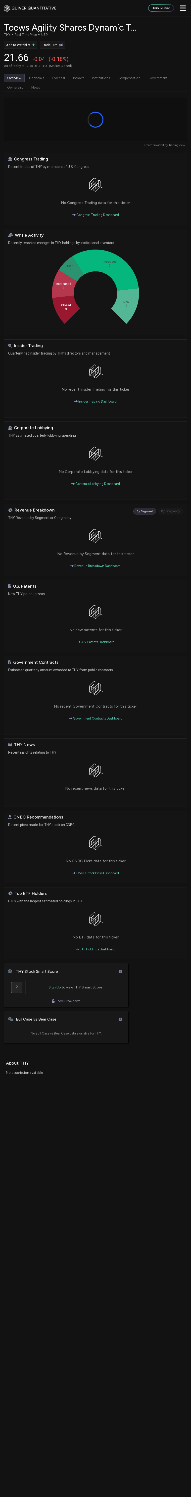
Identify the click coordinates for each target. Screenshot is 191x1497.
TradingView (177, 145)
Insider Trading (28, 346)
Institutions (101, 78)
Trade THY (49, 45)
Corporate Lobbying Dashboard (97, 484)
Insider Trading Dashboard (97, 401)
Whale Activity (29, 235)
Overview (14, 78)
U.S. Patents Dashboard (97, 642)
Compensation (129, 78)
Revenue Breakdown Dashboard (97, 566)
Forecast (58, 78)
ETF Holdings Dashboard (97, 949)
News (35, 87)
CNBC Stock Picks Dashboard (97, 873)
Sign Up (54, 987)
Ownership (15, 87)
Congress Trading (31, 159)
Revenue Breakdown (34, 510)
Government (158, 78)
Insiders (78, 78)
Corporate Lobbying (33, 428)
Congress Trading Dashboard (97, 215)
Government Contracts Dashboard (97, 718)
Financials (36, 78)
